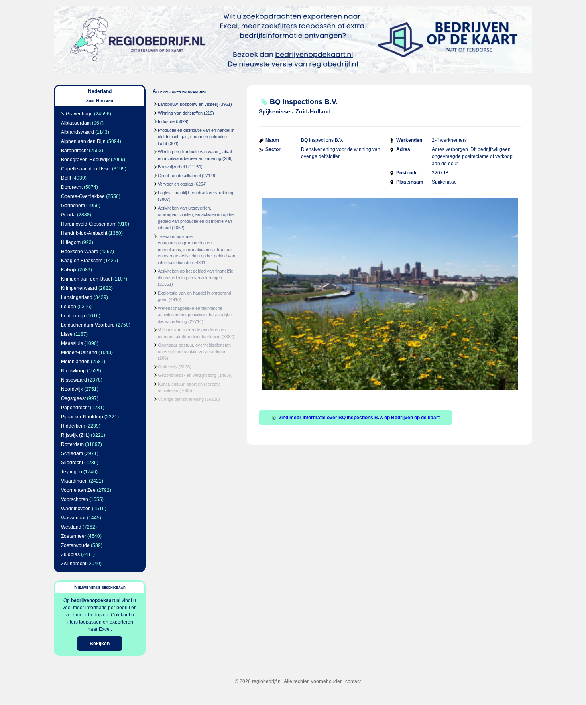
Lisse (67, 334)
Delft (66, 178)
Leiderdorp (73, 316)
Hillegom (71, 242)
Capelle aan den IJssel (86, 169)
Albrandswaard (77, 132)
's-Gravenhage (77, 114)
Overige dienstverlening (181, 399)
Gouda (68, 215)
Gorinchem (73, 205)
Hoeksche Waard (79, 251)
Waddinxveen (76, 508)
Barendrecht (74, 150)
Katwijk (69, 270)
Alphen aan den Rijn (83, 141)
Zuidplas (70, 554)
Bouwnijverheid (172, 166)
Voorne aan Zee (78, 490)
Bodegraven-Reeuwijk (85, 159)
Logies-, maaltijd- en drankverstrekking (195, 192)
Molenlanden (75, 361)
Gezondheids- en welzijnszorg (187, 375)
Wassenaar (73, 518)
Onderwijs (167, 366)
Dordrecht (72, 187)
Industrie (166, 121)
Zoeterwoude (75, 545)
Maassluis (72, 343)
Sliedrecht (72, 462)
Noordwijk (72, 389)
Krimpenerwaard (79, 288)
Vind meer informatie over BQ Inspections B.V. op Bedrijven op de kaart (359, 417)
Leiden (68, 306)
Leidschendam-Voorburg (88, 325)
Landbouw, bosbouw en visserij (188, 104)
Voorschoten (74, 499)
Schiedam (72, 453)
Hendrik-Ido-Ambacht (84, 233)
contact (353, 681)
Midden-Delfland (79, 352)
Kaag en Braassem (81, 260)
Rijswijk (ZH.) (75, 435)
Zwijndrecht (73, 563)
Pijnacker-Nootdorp (82, 417)
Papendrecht (75, 407)
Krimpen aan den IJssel (86, 279)
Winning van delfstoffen (180, 113)
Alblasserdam (76, 123)
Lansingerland (76, 297)
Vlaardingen (74, 481)
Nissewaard (74, 380)
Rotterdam (72, 444)
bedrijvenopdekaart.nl (95, 600)
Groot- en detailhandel (179, 175)
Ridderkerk (73, 426)
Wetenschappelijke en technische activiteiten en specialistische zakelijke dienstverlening (195, 315)
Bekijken (100, 643)
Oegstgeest (73, 398)
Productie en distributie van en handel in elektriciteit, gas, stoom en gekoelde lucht (196, 137)
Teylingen (71, 472)
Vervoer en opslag (175, 184)
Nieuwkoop (73, 371)
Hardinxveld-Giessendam (88, 224)
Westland (71, 527)
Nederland (100, 91)
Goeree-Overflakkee (83, 196)
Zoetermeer (73, 536)
